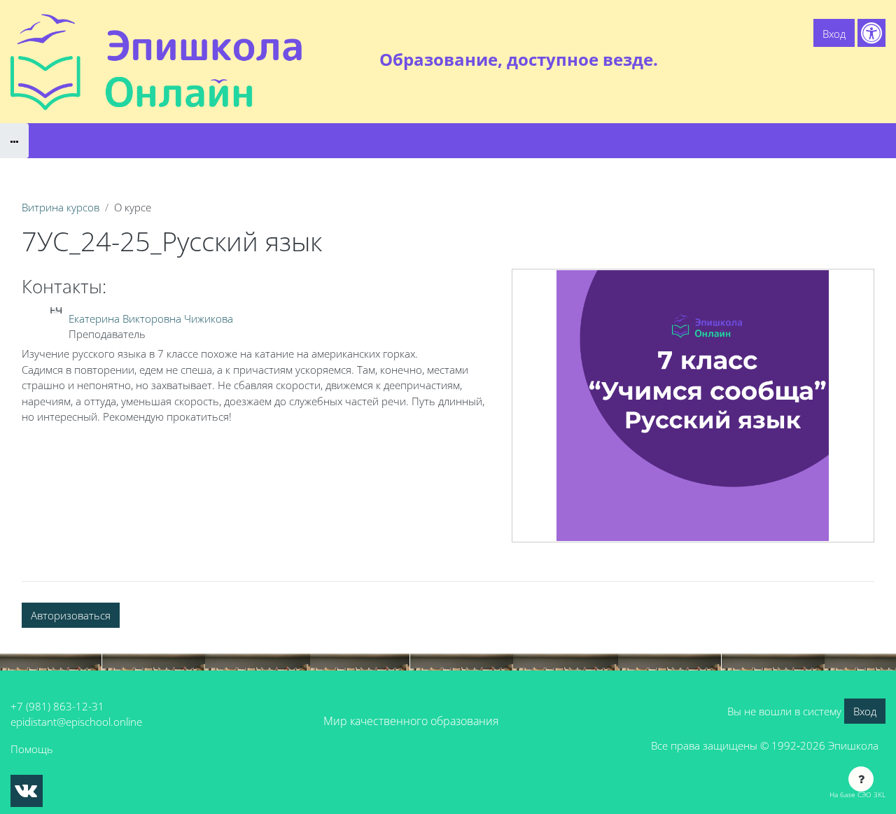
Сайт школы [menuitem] (732, 59)
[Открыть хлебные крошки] (14, 140)
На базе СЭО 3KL (858, 794)
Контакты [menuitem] (856, 59)
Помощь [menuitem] (797, 59)
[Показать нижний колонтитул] (861, 779)
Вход (834, 34)
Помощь (31, 749)
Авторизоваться (71, 615)
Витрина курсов (60, 207)
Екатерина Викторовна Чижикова (151, 318)
